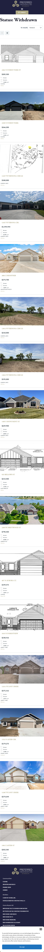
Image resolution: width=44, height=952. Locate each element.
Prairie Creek (7, 887)
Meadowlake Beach (9, 884)
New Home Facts (8, 917)
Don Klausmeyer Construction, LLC (14, 900)
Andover (3, 755)
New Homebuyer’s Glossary (11, 922)
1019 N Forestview (10, 633)
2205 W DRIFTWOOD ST (11, 527)
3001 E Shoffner (9, 276)
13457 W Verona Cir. (10, 223)
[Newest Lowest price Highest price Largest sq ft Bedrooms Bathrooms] (35, 28)
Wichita (2, 185)
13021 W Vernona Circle (12, 375)
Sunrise (5, 890)
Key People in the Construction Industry (16, 911)
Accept (22, 947)
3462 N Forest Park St (11, 70)
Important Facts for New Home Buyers (15, 908)
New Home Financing (9, 920)
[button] (41, 929)
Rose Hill (3, 596)
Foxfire (5, 881)
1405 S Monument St (11, 422)
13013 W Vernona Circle (12, 329)
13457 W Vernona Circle (12, 176)
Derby (2, 85)
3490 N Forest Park (10, 123)
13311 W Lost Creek (10, 686)
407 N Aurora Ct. (9, 580)
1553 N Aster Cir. (9, 739)
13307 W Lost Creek (10, 792)
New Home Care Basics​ (10, 914)
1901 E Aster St (8, 845)
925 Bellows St (8, 474)
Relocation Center (9, 925)
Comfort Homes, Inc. (9, 898)
